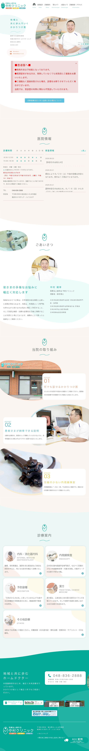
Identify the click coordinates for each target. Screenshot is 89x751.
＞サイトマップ (42, 733)
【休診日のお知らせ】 (54, 162)
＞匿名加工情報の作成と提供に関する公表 (52, 737)
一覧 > (83, 150)
